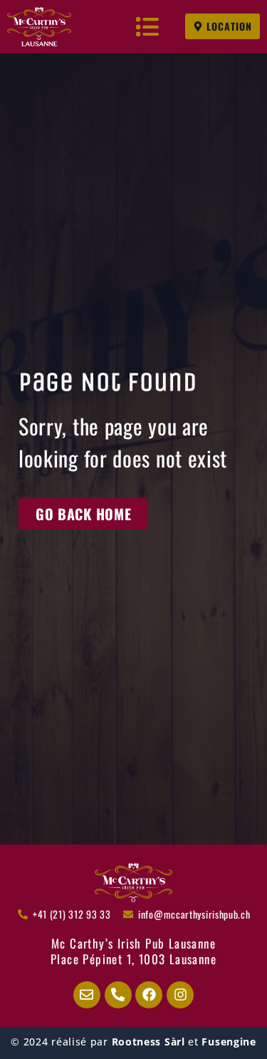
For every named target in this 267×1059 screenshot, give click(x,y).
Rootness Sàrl (148, 1041)
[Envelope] (86, 994)
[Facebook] (148, 994)
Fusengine (228, 1041)
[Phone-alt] (118, 994)
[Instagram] (180, 994)
